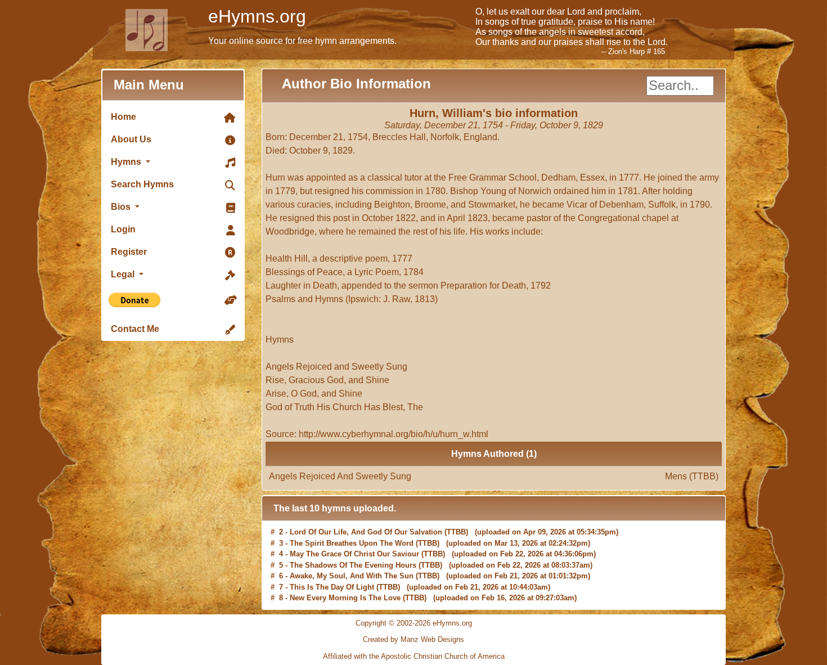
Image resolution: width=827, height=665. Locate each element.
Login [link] (123, 229)
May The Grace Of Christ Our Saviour (354, 544)
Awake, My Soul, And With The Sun (352, 566)
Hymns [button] (127, 162)
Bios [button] (122, 207)
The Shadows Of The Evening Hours (353, 555)
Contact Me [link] (135, 329)
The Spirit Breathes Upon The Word (352, 533)
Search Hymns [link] (142, 184)
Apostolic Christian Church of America (443, 656)
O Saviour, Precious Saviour (339, 599)
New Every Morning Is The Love (345, 588)
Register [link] (129, 252)
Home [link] (123, 117)
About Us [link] (131, 139)
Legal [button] (124, 274)
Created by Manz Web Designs (413, 639)
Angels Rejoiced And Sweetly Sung (493, 476)
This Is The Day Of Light (332, 577)
